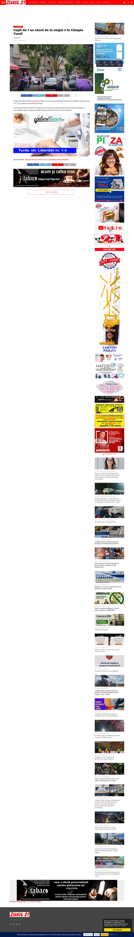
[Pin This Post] (51, 95)
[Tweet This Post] (39, 95)
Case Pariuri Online (34, 901)
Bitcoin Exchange (16, 901)
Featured (64, 159)
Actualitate (33, 2)
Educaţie (52, 2)
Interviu (43, 2)
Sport (85, 2)
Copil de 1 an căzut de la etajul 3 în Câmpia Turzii (43, 159)
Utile (98, 2)
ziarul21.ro (17, 38)
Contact (106, 2)
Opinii (78, 2)
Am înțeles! (117, 930)
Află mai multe (119, 925)
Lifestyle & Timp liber (65, 2)
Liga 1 (25, 901)
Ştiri (92, 2)
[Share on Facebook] (27, 95)
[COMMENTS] (76, 95)
